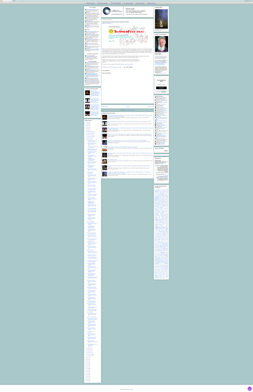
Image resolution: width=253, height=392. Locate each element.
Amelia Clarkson (163, 127)
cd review (160, 207)
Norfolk (160, 242)
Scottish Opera (160, 259)
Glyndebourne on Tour (164, 226)
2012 (87, 370)
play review (160, 251)
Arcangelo (156, 192)
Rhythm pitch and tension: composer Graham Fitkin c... (92, 288)
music (167, 237)
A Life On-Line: (163, 189)
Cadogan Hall (165, 205)
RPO (159, 256)
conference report (158, 214)
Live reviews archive (128, 3)
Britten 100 (164, 199)
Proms (167, 252)
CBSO (166, 206)
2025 (87, 124)
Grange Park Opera (164, 227)
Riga (155, 255)
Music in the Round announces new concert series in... (92, 223)
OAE (164, 244)
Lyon (167, 235)
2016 (87, 363)
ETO (158, 220)
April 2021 (89, 351)
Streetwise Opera (165, 264)
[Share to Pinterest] (131, 67)
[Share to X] (129, 67)
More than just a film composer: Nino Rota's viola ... (91, 304)
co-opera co (166, 210)
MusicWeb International (163, 177)
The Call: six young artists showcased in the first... (91, 209)
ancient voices (165, 191)
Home (127, 106)
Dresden (159, 217)
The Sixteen (165, 268)
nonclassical (157, 242)
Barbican (162, 194)
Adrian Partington (163, 108)
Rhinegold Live (165, 254)
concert (166, 211)
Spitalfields (157, 263)
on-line (166, 244)
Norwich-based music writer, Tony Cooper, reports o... (91, 322)
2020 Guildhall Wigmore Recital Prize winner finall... (91, 291)
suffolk (163, 265)
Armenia (160, 192)
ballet (160, 193)
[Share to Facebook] (130, 67)
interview (161, 230)
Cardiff (163, 206)
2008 (87, 376)
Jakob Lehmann (163, 141)
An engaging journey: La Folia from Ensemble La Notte (92, 298)
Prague (156, 252)
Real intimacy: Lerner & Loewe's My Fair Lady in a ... (92, 236)
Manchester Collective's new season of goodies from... (91, 247)
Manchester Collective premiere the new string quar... (92, 281)
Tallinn (160, 266)
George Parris (162, 124)
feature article (163, 222)
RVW (167, 256)
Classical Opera (157, 210)
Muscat (164, 237)
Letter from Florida (163, 233)
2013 (87, 368)
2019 (87, 359)
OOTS (158, 245)
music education (108, 23)
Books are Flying (90, 249)
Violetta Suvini (161, 97)
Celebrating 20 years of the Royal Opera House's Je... (92, 314)
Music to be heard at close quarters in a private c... (91, 255)
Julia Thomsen (162, 114)
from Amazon (161, 163)
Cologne (159, 211)
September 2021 (90, 136)
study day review (158, 265)
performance (159, 250)
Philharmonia (164, 250)
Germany (156, 225)
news (159, 241)
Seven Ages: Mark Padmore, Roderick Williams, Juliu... (91, 202)
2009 (87, 374)
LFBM (167, 233)
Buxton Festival (164, 201)
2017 (87, 362)
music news (165, 238)
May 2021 (89, 349)
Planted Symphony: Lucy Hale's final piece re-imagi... (91, 334)
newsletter (162, 241)
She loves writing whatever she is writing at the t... (92, 239)
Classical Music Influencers (160, 64)
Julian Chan (161, 123)
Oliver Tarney (162, 115)
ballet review (164, 193)
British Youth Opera (158, 199)
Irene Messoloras (163, 110)
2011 (87, 371)
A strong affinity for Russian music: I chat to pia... (92, 141)
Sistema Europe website (128, 64)
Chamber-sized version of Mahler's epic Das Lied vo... (91, 205)
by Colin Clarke (163, 202)
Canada (160, 206)
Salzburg (156, 258)
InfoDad (166, 180)
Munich (167, 236)
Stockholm (156, 264)
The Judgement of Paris (112, 159)
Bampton (158, 194)
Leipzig (158, 233)
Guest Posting (165, 228)
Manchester (159, 236)
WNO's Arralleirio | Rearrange (90, 173)
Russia (164, 256)
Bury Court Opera (158, 201)
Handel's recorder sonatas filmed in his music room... (92, 144)
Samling (159, 258)
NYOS (162, 244)
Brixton (159, 200)
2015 (87, 365)
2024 (87, 125)
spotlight (166, 263)
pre (158, 252)
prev (159, 252)
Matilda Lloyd (162, 144)
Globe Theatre (164, 225)
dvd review (161, 218)
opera (161, 245)
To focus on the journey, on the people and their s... (92, 189)
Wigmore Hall (158, 275)
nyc (158, 244)
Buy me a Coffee (163, 73)
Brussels (161, 200)
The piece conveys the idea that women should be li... (92, 195)
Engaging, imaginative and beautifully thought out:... (92, 150)
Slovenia (161, 260)
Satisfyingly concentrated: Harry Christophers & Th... (91, 338)
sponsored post (161, 263)
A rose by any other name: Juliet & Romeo (91, 147)
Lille (159, 234)
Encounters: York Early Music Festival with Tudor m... (91, 218)
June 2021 (89, 348)
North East (164, 242)
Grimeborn (157, 228)
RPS (162, 256)
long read (160, 235)
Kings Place (166, 231)
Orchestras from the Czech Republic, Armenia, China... (92, 152)
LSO (165, 235)
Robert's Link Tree (91, 3)
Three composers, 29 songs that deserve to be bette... (92, 319)
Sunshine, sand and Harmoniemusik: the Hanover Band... (91, 274)
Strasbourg (160, 264)
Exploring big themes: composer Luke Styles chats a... (91, 328)
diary (156, 217)
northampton (159, 243)
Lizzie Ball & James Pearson (161, 125)
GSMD (160, 228)
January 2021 (89, 355)
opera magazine (160, 246)
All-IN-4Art (160, 191)
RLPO (159, 255)
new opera (160, 240)
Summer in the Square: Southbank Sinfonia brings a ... (91, 264)
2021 (87, 130)
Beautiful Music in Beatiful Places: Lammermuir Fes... (91, 162)
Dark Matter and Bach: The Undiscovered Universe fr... (92, 278)
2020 (87, 357)
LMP (164, 234)
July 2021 (89, 139)
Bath (160, 195)
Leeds (164, 232)
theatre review (165, 269)
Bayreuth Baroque (164, 195)
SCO (167, 258)
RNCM (162, 255)
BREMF (156, 198)
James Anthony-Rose (160, 130)
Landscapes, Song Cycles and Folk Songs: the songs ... (91, 243)
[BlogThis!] (128, 67)
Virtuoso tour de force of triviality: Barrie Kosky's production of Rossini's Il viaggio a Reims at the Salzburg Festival (130, 134)
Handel (166, 229)
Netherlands (166, 239)
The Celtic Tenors (159, 106)
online (156, 245)
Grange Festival (158, 227)
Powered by (158, 91)
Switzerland (157, 266)
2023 (87, 127)
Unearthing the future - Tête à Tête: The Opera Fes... (92, 261)
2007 (87, 377)
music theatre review (159, 239)
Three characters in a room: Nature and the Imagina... (92, 345)
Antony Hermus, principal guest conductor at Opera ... (91, 230)
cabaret (161, 205)
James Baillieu (161, 107)
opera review (163, 247)
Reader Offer (163, 253)
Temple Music (163, 266)
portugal (166, 251)
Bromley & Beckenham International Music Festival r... (91, 215)
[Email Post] (124, 67)
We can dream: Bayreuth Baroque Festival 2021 (91, 233)
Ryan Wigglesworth (162, 100)
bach (158, 193)
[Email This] (126, 67)
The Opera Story (160, 268)
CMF (163, 210)
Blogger (131, 389)
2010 (87, 373)
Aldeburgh (157, 191)
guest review (157, 229)
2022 (87, 128)
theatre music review (158, 269)
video (163, 271)
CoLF (156, 211)
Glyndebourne (157, 226)
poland (164, 251)
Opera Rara (157, 247)
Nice (165, 241)
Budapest (166, 200)
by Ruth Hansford (161, 204)
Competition (163, 211)
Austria (167, 192)
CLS (161, 210)
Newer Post (105, 106)
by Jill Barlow (162, 203)
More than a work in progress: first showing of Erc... (92, 341)
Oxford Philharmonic (164, 249)
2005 (87, 380)
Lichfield (157, 234)
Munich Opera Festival (159, 237)
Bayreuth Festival (158, 196)
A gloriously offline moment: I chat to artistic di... (92, 307)
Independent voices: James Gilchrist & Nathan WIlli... (92, 310)
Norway (156, 244)
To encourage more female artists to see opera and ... (92, 258)
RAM (157, 253)
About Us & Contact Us (103, 3)
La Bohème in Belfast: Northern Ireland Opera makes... (91, 198)
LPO (163, 235)
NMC (167, 241)
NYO (160, 244)
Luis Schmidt (162, 104)
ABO (155, 190)
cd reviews (166, 207)
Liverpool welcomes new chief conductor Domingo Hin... (92, 169)
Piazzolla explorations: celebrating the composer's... (91, 166)
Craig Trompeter (159, 122)
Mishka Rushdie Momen (163, 135)
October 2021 (89, 134)
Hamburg (162, 229)
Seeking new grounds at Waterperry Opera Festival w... (91, 271)
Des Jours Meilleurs (90, 221)
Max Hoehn (161, 112)
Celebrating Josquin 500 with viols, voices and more (91, 175)
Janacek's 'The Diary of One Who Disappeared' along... (92, 179)
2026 (87, 122)
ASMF (164, 192)
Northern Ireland (165, 243)
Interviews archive (151, 3)
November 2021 (90, 133)
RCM (159, 253)
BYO (159, 205)
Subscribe (161, 87)
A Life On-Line (157, 189)
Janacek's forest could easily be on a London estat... (91, 192)
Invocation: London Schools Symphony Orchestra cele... (92, 182)
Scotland (156, 259)
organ (160, 248)
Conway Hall (157, 215)
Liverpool (162, 234)
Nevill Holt (156, 240)
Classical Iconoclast (166, 175)
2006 (87, 379)
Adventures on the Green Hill (162, 190)
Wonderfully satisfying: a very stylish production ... (92, 302)
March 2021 (89, 352)
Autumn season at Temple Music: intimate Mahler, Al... (91, 211)
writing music (157, 277)
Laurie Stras (158, 138)
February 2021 (90, 354)
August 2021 (89, 137)
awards (156, 193)
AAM (167, 189)
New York (164, 240)
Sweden (166, 265)
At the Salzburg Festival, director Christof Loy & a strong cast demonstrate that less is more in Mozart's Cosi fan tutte (95, 100)
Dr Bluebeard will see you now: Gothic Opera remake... (91, 284)
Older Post (150, 106)
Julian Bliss (163, 143)
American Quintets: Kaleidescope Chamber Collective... (92, 156)
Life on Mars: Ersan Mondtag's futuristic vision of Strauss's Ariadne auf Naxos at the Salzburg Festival (127, 140)
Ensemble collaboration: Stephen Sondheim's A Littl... (91, 325)
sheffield (156, 260)
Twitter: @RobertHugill (116, 3)
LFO (155, 234)
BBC (163, 196)
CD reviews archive (140, 3)
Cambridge (156, 206)
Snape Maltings (160, 261)
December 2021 (90, 131)
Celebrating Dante (90, 241)
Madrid (156, 236)
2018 (87, 360)
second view (166, 259)
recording (159, 254)
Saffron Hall (160, 257)
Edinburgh (166, 218)
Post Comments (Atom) (130, 109)
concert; (166, 213)
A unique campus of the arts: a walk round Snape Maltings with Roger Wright (122, 146)
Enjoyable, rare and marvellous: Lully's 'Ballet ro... (92, 252)
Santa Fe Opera (163, 258)
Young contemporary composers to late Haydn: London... (91, 227)
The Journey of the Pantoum (90, 332)
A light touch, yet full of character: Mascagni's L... (91, 186)
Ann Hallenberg (164, 133)
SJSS (159, 260)
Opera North (165, 246)
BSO (164, 200)
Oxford (164, 248)
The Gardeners (160, 267)
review (162, 254)
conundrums (166, 214)
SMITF (165, 260)
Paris (156, 250)
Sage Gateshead (165, 257)
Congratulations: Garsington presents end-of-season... (91, 159)
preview (163, 252)
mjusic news (163, 236)
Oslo (162, 248)
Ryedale (156, 257)
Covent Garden (163, 215)
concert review (159, 213)
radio (156, 253)
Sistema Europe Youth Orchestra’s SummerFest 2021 (92, 267)
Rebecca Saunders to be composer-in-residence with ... (91, 295)
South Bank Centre (164, 262)
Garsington (160, 224)
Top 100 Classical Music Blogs (161, 63)
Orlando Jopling (163, 102)
